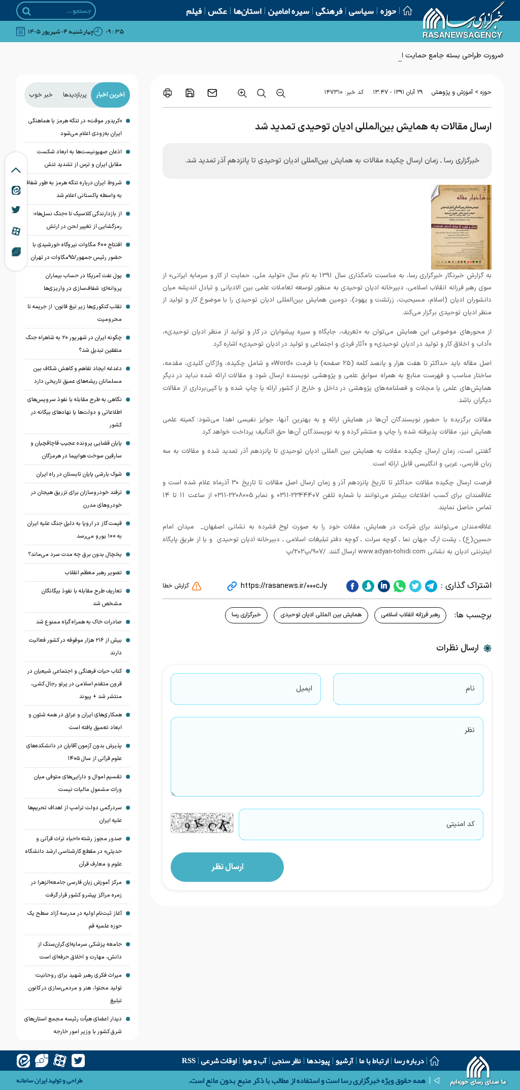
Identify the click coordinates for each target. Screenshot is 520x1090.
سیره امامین (288, 11)
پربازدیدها (74, 95)
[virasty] (42, 1060)
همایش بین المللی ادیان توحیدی (321, 614)
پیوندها (318, 1060)
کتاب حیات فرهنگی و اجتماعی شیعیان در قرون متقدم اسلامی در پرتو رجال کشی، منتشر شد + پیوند (74, 684)
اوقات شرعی (219, 1060)
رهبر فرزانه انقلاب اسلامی (410, 614)
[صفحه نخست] (404, 10)
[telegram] (429, 586)
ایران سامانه (31, 1080)
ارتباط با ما (373, 1060)
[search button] (26, 11)
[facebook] (352, 586)
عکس (217, 11)
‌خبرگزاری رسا (246, 614)
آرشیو (344, 1060)
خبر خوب (41, 95)
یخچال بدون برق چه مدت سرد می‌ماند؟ (75, 554)
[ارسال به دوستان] (212, 93)
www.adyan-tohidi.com (392, 552)
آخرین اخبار (110, 95)
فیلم (194, 11)
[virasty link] (16, 251)
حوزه (388, 11)
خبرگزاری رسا (426, 276)
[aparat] (60, 1060)
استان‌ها (248, 11)
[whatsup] (398, 586)
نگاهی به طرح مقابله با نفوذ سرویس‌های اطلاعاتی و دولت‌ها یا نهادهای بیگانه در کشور (74, 412)
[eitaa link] (16, 190)
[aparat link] (16, 231)
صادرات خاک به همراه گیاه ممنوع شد (79, 622)
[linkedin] (382, 586)
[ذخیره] (190, 93)
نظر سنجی (286, 1060)
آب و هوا (254, 1060)
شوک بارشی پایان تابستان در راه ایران (79, 474)
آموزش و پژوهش (452, 92)
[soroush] (367, 586)
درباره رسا (409, 1060)
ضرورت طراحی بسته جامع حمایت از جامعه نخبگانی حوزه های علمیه (405, 55)
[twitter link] (16, 210)
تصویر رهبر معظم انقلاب (93, 573)
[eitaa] (23, 1060)
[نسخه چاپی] (167, 93)
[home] (478, 1072)
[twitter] (414, 586)
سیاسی (361, 11)
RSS (189, 1060)
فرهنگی (329, 11)
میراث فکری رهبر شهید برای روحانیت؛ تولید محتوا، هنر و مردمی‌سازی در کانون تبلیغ (75, 988)
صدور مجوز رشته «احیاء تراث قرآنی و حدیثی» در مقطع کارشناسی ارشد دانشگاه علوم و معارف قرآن (73, 852)
